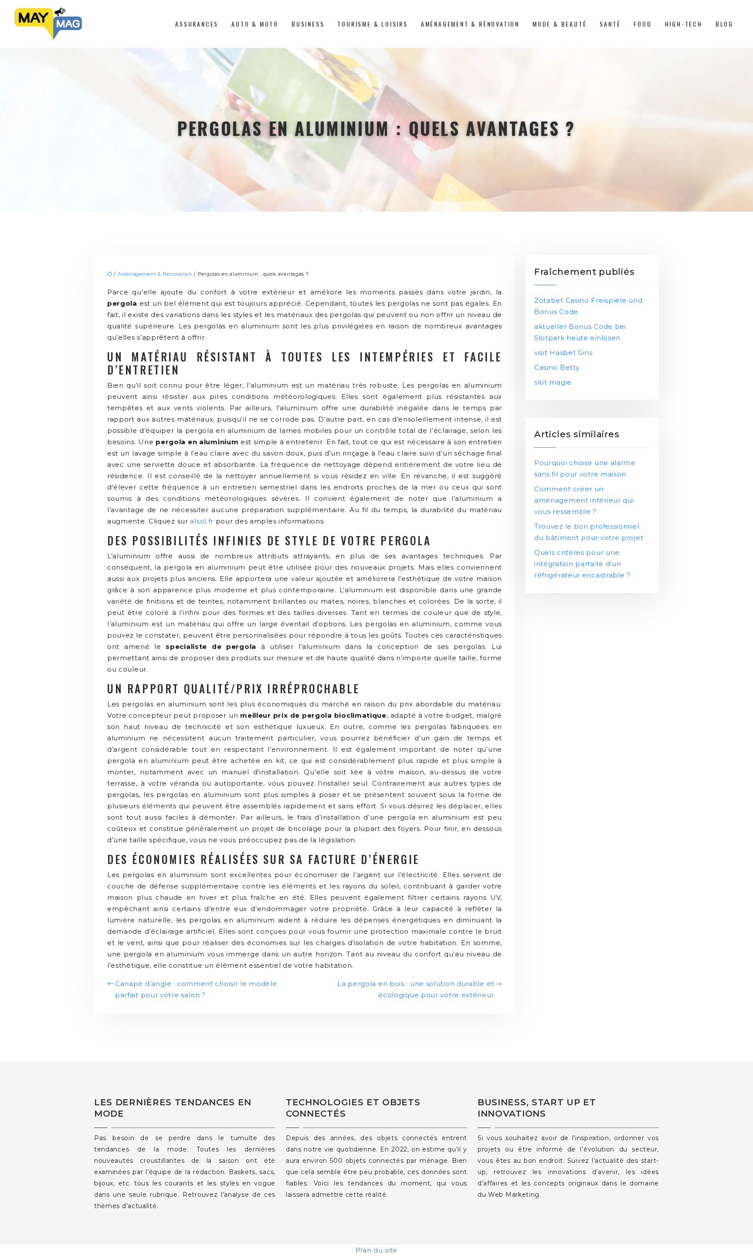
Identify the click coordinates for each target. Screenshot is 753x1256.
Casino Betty (556, 367)
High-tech (683, 23)
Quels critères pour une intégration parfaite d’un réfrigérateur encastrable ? (582, 563)
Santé (610, 23)
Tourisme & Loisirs (372, 23)
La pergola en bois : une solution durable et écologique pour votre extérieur (415, 989)
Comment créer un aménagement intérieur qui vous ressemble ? (584, 500)
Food (642, 23)
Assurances (196, 23)
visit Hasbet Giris (563, 352)
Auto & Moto (254, 23)
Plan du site (376, 1250)
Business (308, 23)
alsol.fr (202, 521)
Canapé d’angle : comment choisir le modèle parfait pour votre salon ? (196, 989)
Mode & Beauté (560, 23)
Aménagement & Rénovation (470, 23)
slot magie (553, 382)
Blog (724, 23)
